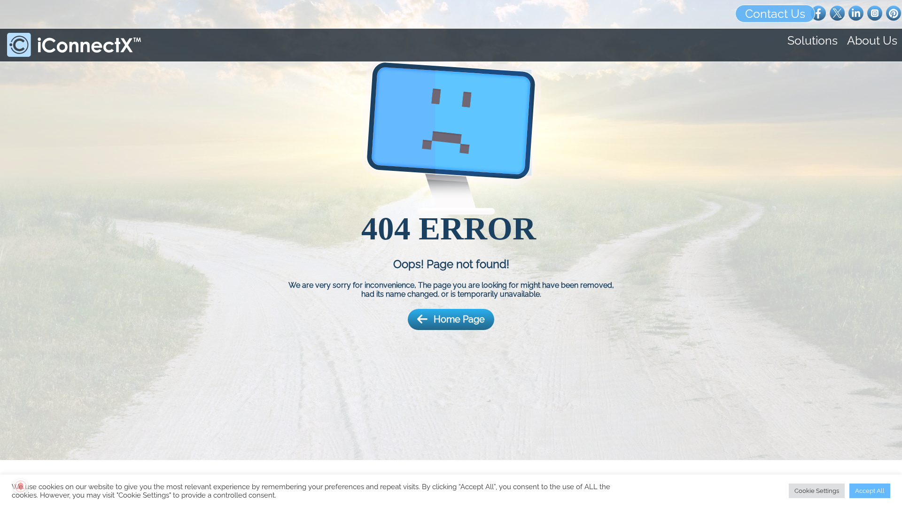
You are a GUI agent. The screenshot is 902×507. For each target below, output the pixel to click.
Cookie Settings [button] (816, 490)
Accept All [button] (870, 490)
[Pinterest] (893, 12)
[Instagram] (874, 12)
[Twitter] (837, 12)
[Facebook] (818, 12)
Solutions (812, 40)
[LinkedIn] (856, 12)
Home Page (459, 319)
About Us (872, 40)
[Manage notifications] (20, 486)
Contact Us (775, 14)
